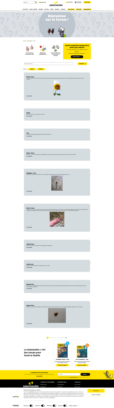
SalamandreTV (43, 386)
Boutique (87, 2)
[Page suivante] (66, 338)
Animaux (32, 69)
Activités (46, 9)
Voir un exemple (39, 376)
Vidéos (51, 9)
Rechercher (81, 63)
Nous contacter (77, 384)
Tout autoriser (96, 390)
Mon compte (69, 2)
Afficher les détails (73, 405)
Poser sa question (76, 56)
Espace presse (77, 386)
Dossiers (41, 9)
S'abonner (78, 2)
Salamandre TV (87, 9)
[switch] (43, 406)
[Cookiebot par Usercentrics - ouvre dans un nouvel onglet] (16, 406)
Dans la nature (33, 9)
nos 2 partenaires (31, 391)
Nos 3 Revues (71, 9)
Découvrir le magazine (62, 365)
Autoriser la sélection (96, 394)
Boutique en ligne (43, 384)
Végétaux (41, 69)
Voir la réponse (29, 96)
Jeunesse (63, 9)
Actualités (25, 9)
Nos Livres (78, 9)
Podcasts (57, 9)
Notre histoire (60, 386)
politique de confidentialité (73, 377)
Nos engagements (60, 384)
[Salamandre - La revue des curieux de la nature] (56, 3)
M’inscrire (84, 374)
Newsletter (43, 2)
